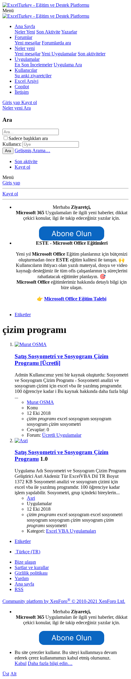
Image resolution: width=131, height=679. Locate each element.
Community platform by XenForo (63, 601)
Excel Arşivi (26, 81)
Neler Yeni (25, 31)
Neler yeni (25, 48)
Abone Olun (71, 233)
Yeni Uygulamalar (58, 53)
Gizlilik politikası (31, 573)
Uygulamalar (27, 59)
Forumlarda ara (56, 42)
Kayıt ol (22, 167)
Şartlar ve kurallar (32, 567)
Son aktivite (26, 161)
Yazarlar (69, 31)
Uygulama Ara (68, 64)
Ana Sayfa (25, 26)
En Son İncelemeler (33, 64)
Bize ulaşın (25, 562)
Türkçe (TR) (27, 551)
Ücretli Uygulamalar (61, 435)
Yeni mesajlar (28, 42)
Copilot (22, 86)
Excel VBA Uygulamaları (71, 531)
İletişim (22, 92)
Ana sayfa (24, 583)
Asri (31, 498)
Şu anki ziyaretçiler (33, 75)
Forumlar (23, 37)
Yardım (22, 578)
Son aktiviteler (91, 53)
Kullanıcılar (26, 70)
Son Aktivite (48, 31)
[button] (8, 10)
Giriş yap (11, 182)
